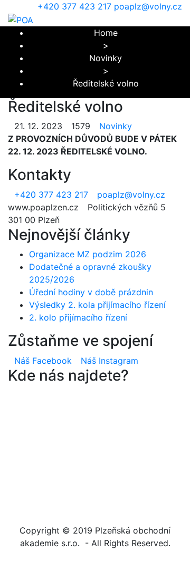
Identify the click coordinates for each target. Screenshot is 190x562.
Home (106, 32)
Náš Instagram (109, 360)
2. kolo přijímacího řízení (78, 317)
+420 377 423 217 (74, 6)
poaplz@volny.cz (148, 6)
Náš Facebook (43, 360)
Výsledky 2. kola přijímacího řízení (97, 304)
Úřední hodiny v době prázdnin (91, 292)
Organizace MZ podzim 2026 (87, 254)
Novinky (105, 58)
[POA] (20, 19)
